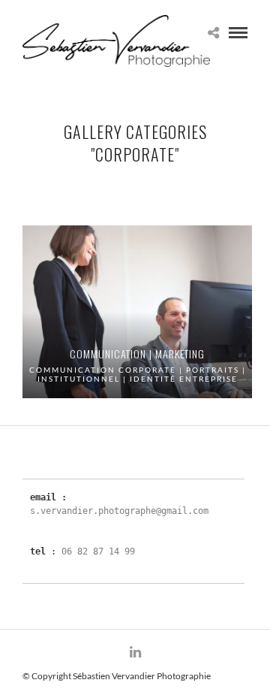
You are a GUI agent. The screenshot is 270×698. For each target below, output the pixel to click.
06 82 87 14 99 (98, 551)
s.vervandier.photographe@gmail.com (119, 511)
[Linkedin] (135, 652)
